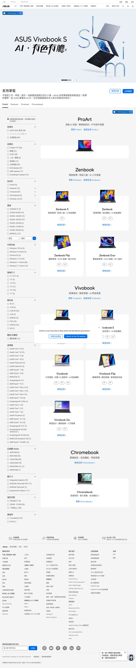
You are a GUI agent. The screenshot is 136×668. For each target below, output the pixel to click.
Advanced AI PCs (74, 608)
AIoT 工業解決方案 (52, 565)
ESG (114, 554)
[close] (99, 327)
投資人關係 (72, 565)
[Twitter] (65, 648)
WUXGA (10, 324)
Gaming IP (49, 614)
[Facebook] (58, 648)
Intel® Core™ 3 (12, 404)
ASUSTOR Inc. (73, 579)
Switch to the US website (75, 336)
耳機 (47, 590)
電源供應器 (27, 583)
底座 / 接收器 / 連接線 (53, 607)
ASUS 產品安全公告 (97, 572)
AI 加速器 (27, 597)
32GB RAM (11, 462)
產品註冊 (93, 562)
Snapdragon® (12, 380)
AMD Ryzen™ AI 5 (13, 422)
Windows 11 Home (14, 262)
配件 (25, 558)
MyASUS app (95, 586)
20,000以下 (11, 209)
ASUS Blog (72, 611)
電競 (3, 586)
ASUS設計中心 (73, 615)
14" (8, 283)
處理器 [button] (10, 345)
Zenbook (10, 188)
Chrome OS (11, 255)
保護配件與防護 (51, 600)
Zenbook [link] (14, 104)
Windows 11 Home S (15, 265)
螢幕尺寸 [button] (11, 272)
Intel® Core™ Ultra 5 (14, 387)
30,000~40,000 (13, 216)
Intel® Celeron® (13, 366)
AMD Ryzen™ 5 (12, 373)
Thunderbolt (11, 518)
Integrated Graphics (14, 480)
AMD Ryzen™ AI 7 (13, 418)
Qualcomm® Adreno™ (15, 490)
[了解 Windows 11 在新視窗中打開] (123, 112)
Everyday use (12, 198)
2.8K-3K (10, 310)
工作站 (26, 555)
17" (8, 293)
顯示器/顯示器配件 (8, 597)
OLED (9, 154)
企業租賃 (93, 579)
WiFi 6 (26, 607)
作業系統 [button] (11, 245)
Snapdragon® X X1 (14, 425)
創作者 (4, 579)
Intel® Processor (13, 415)
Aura (70, 638)
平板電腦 (5, 562)
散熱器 (26, 579)
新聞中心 (71, 572)
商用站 (71, 618)
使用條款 (36, 657)
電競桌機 (5, 611)
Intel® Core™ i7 (12, 355)
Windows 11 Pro (13, 258)
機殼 (25, 576)
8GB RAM (10, 455)
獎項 (70, 562)
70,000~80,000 (13, 230)
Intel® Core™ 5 (12, 408)
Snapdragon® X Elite (15, 401)
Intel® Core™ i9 (12, 359)
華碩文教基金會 (73, 592)
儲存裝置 (27, 590)
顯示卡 (26, 572)
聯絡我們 (93, 569)
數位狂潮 (71, 629)
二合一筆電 (11, 158)
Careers (71, 598)
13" (8, 279)
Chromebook (12, 195)
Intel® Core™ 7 (12, 411)
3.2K (9, 307)
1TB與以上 (11, 508)
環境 (120, 2)
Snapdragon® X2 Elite (15, 435)
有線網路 (49, 558)
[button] (126, 2)
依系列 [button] (10, 181)
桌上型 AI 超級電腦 (52, 569)
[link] (6, 6)
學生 (3, 583)
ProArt (9, 184)
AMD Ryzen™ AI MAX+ (15, 442)
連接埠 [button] (10, 514)
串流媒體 (49, 593)
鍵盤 (47, 583)
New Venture (73, 595)
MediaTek (11, 376)
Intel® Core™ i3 (12, 348)
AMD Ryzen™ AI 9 (13, 397)
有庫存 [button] (10, 127)
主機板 (26, 569)
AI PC (70, 605)
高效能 (9, 161)
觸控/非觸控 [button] (12, 335)
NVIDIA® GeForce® (14, 487)
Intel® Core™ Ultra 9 (14, 394)
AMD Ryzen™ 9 (12, 383)
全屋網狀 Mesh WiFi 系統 (32, 614)
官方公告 (71, 558)
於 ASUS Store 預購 (14, 134)
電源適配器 (49, 604)
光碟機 (26, 586)
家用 (3, 572)
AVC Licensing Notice (75, 632)
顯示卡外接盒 (28, 593)
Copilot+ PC (11, 147)
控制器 (48, 611)
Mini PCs (5, 614)
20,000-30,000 (12, 212)
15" (8, 286)
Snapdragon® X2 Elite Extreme (18, 429)
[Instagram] (44, 648)
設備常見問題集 (95, 593)
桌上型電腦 (5, 607)
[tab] (59, 80)
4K (8, 303)
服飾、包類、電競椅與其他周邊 (56, 597)
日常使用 (10, 164)
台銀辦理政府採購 (7, 590)
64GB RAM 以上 (13, 466)
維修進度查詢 (95, 555)
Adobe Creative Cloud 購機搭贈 (79, 625)
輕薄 (9, 151)
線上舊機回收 (95, 583)
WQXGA (10, 317)
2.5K (9, 314)
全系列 (26, 547)
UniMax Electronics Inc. (76, 588)
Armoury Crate (73, 635)
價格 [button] (9, 205)
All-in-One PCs (7, 604)
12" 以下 (10, 276)
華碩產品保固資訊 (96, 565)
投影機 (4, 601)
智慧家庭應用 (50, 576)
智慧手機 (5, 558)
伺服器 (48, 572)
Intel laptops (11, 167)
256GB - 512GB (13, 504)
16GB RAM (11, 459)
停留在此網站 (56, 336)
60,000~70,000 (13, 226)
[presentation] (8, 119)
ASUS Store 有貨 (13, 130)
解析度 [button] (10, 300)
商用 (3, 576)
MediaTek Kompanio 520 (16, 438)
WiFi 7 (26, 604)
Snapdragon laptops (15, 174)
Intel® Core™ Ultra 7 (14, 390)
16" (8, 290)
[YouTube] (51, 648)
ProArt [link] (5, 104)
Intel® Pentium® (13, 362)
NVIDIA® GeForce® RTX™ (16, 483)
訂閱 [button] (33, 648)
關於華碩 (71, 555)
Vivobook (10, 191)
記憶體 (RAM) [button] (13, 449)
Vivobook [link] (25, 104)
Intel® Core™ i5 (12, 352)
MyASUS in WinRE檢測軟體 (99, 589)
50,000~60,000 (13, 223)
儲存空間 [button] (11, 497)
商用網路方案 (50, 555)
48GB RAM (11, 469)
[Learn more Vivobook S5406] (68, 82)
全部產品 (10, 137)
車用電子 (71, 622)
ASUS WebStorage (75, 585)
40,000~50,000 (13, 219)
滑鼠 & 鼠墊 (49, 586)
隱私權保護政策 (46, 657)
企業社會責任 (73, 569)
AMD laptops (12, 171)
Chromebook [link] (37, 104)
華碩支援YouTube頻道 (97, 576)
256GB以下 (11, 501)
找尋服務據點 (95, 558)
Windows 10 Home (14, 251)
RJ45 (9, 521)
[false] (128, 91)
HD (8, 328)
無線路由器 (27, 610)
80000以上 (11, 233)
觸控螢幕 (10, 338)
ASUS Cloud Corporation (77, 582)
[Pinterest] (78, 648)
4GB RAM (10, 452)
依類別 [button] (10, 144)
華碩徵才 (71, 576)
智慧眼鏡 (27, 562)
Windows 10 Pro (13, 248)
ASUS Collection (51, 617)
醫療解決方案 (6, 565)
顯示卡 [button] (10, 477)
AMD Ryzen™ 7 (12, 369)
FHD (9, 321)
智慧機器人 (49, 562)
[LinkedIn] (71, 648)
